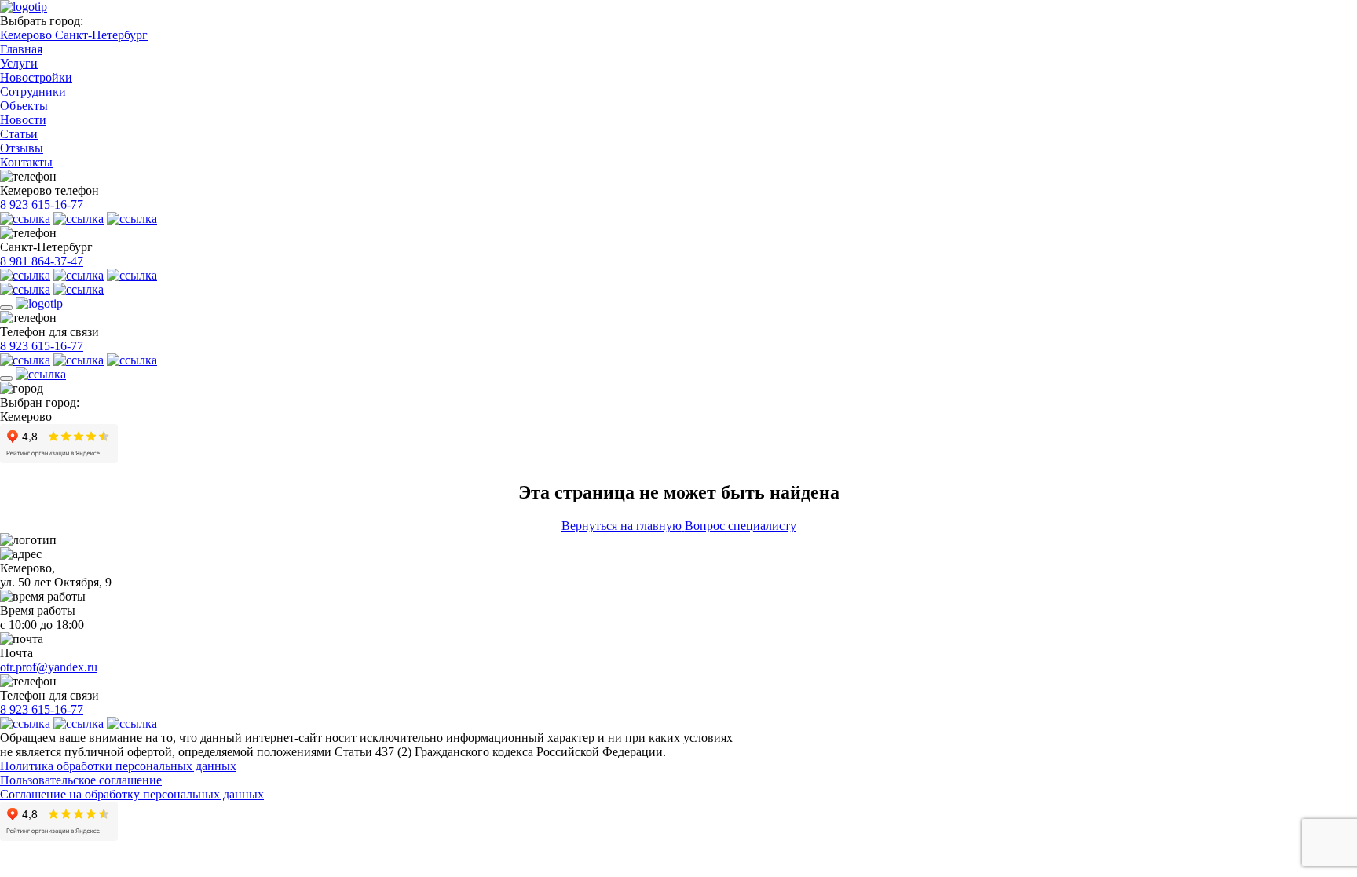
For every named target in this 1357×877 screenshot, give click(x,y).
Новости (23, 119)
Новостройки (36, 77)
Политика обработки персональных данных (118, 766)
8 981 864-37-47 (41, 261)
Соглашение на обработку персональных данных (132, 794)
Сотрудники (33, 91)
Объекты (24, 105)
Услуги (19, 63)
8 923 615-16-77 (41, 204)
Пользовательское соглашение (81, 780)
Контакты (26, 162)
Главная (21, 49)
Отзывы (21, 148)
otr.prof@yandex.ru (48, 667)
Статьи (19, 134)
